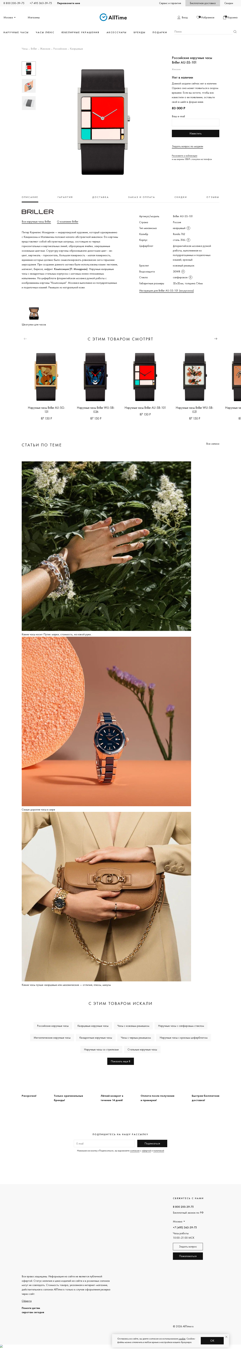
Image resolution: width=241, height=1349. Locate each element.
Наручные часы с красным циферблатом (183, 1037)
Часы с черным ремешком (136, 1037)
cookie (182, 1338)
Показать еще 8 (120, 1061)
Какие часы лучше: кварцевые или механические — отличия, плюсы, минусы (66, 985)
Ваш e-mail (178, 116)
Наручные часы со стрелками (101, 1049)
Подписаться (152, 1143)
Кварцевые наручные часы (93, 1026)
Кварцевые (76, 48)
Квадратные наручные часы (95, 1037)
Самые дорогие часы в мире (38, 809)
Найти (235, 31)
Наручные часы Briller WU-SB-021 (194, 410)
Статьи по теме (42, 445)
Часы (25, 48)
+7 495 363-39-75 (41, 3)
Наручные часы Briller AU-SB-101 (145, 408)
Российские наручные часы (53, 1026)
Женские (45, 48)
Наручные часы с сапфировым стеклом (181, 1026)
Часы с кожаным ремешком (133, 1026)
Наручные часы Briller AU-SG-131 (46, 410)
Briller (34, 48)
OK (212, 1340)
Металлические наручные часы (52, 1037)
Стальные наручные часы (142, 1049)
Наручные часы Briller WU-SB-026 (96, 410)
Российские (60, 48)
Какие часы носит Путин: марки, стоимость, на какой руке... (57, 634)
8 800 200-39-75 (14, 3)
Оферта (27, 1301)
